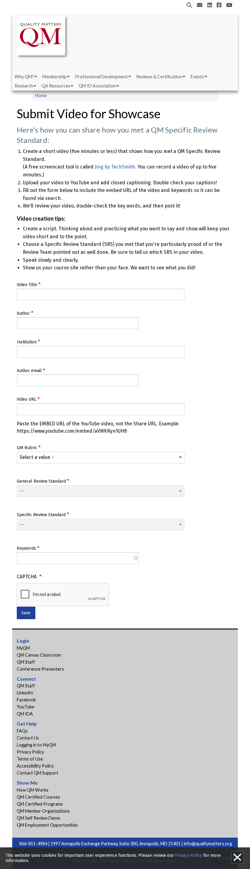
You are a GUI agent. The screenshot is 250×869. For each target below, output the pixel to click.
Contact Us (28, 737)
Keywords (26, 548)
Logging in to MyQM (36, 744)
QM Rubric (27, 447)
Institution (27, 342)
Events (197, 76)
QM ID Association (97, 85)
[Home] (42, 37)
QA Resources (55, 85)
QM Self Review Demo (38, 818)
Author (23, 313)
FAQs (22, 730)
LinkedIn (25, 692)
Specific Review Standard (41, 514)
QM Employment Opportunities (47, 825)
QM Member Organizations (43, 811)
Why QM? (24, 76)
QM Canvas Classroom (39, 655)
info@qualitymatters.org (208, 843)
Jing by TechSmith (115, 167)
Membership (54, 76)
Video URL (26, 399)
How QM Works (32, 790)
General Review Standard (41, 481)
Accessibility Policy (35, 765)
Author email (29, 370)
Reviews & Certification (159, 76)
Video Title (27, 284)
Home (41, 95)
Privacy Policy (30, 751)
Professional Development (101, 76)
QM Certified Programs (40, 804)
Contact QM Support (37, 772)
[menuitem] (25, 76)
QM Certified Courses (38, 797)
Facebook (26, 699)
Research (24, 85)
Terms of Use (30, 758)
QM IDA (25, 713)
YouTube (25, 706)
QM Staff (26, 662)
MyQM (23, 648)
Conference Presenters (40, 669)
